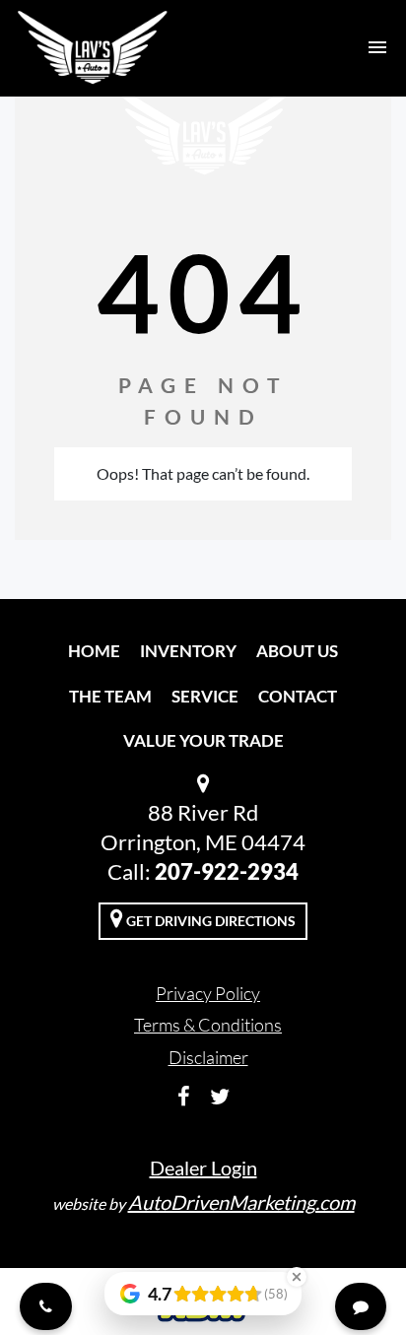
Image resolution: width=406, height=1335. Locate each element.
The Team (110, 696)
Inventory (188, 650)
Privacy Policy (208, 993)
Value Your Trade (203, 740)
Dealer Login (203, 1167)
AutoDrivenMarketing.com (241, 1202)
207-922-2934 (227, 871)
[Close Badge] (296, 1277)
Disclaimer (208, 1057)
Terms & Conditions (208, 1024)
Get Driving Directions (209, 920)
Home (94, 650)
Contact (297, 696)
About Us (297, 650)
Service (204, 696)
